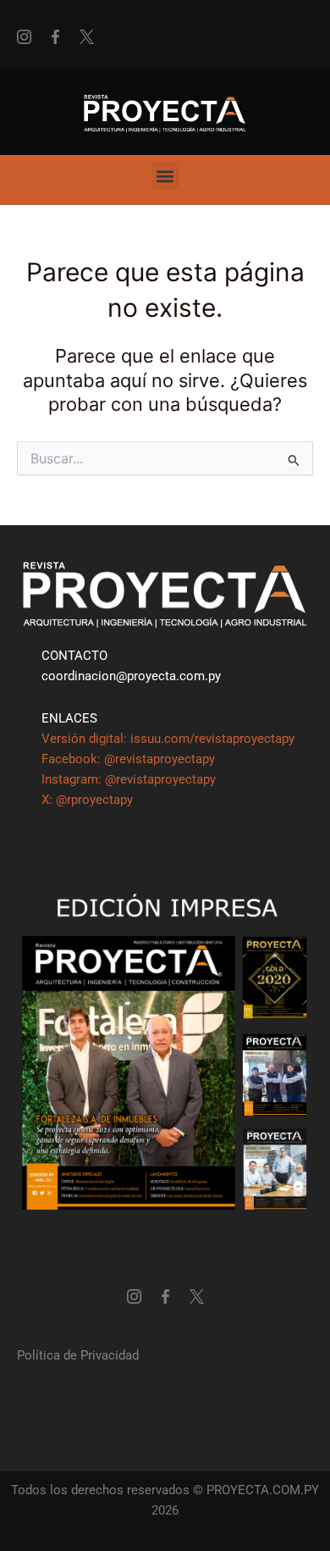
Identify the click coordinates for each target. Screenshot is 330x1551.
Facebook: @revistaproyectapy (128, 759)
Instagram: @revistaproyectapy (128, 779)
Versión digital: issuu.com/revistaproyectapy (167, 738)
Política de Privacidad (78, 1355)
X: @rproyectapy (87, 799)
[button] (165, 176)
